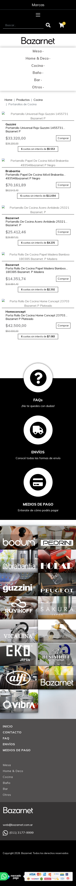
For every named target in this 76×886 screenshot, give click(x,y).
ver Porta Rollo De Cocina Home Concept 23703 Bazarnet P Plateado (38, 303)
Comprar (63, 138)
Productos (23, 100)
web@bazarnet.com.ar (18, 825)
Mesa (37, 51)
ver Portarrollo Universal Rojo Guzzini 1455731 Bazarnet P (38, 116)
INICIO (8, 726)
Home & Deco (37, 58)
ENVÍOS (9, 744)
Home (8, 100)
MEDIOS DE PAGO (17, 750)
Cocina (37, 65)
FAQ (6, 738)
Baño (37, 72)
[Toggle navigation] (38, 15)
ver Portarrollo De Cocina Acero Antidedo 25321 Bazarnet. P (38, 209)
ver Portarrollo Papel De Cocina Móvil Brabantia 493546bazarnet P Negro (38, 162)
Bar (37, 80)
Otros (37, 87)
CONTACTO (12, 732)
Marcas (38, 4)
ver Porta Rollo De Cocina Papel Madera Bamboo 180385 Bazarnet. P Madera (38, 256)
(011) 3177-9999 (21, 832)
